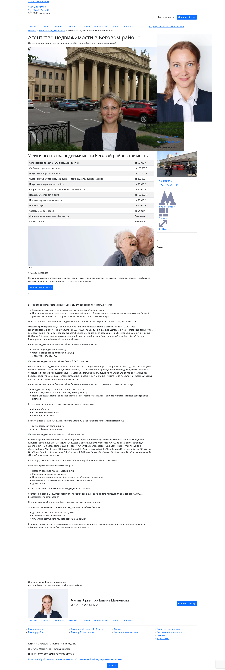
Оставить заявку (186, 603)
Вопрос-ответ (101, 26)
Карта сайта (163, 638)
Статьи (86, 26)
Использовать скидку (41, 287)
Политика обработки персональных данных (50, 659)
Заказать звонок (166, 17)
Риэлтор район (35, 632)
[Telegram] (196, 620)
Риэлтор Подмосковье (82, 632)
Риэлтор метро (35, 629)
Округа (117, 629)
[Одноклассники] (193, 620)
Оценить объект (186, 17)
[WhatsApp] (190, 620)
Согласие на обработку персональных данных (99, 659)
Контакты (129, 26)
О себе (33, 26)
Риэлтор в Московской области (87, 629)
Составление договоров (169, 632)
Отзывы (116, 26)
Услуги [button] (44, 26)
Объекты (73, 26)
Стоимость (59, 26)
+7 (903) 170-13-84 (40, 9)
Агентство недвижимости (170, 629)
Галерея (161, 635)
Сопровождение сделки (126, 632)
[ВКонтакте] (191, 620)
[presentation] (28, 293)
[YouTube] (194, 620)
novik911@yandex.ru (170, 141)
